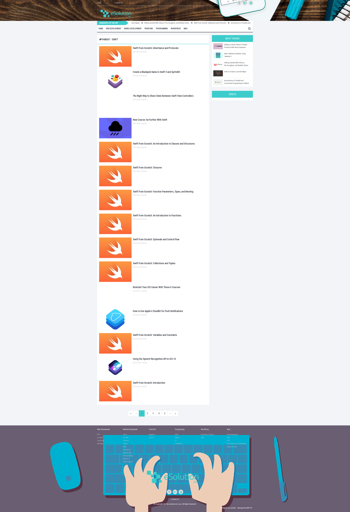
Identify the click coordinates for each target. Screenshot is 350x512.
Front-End (149, 28)
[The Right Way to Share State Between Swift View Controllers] (115, 104)
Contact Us (119, 3)
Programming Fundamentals (236, 444)
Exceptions (178, 444)
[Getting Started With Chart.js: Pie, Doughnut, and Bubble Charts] (218, 64)
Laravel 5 (100, 438)
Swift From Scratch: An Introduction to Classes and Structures (164, 143)
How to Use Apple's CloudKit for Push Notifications (158, 311)
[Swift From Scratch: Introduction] (115, 391)
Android (125, 459)
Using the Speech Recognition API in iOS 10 (154, 358)
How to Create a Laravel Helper (235, 72)
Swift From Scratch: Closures (147, 167)
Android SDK (127, 453)
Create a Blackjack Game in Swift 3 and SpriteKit (156, 71)
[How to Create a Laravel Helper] (218, 73)
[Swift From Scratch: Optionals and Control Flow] (115, 247)
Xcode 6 (126, 441)
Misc (186, 28)
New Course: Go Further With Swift (150, 119)
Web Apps (100, 444)
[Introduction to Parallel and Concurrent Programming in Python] (218, 82)
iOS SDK (125, 438)
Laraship (233, 508)
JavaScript (100, 441)
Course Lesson (232, 447)
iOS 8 (125, 435)
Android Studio (128, 456)
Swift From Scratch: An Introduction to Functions (157, 215)
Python (177, 438)
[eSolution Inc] (117, 13)
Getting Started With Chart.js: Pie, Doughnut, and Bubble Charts (151, 23)
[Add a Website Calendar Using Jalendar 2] (218, 55)
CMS (202, 438)
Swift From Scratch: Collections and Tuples (154, 263)
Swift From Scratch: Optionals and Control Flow (156, 239)
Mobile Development (133, 28)
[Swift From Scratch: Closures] (115, 176)
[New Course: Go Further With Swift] (115, 128)
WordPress (176, 28)
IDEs (228, 438)
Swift (124, 447)
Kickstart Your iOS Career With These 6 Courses (156, 287)
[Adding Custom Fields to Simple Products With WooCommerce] (218, 46)
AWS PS (249, 508)
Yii (176, 441)
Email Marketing (232, 435)
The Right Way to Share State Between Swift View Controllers (163, 95)
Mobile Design (128, 462)
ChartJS (151, 438)
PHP (98, 435)
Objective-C (127, 450)
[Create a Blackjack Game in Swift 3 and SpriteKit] (115, 80)
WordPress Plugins (207, 435)
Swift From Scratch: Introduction (149, 382)
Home (99, 3)
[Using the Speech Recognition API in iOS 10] (115, 367)
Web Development (113, 28)
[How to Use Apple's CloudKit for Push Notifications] (115, 319)
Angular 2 (152, 435)
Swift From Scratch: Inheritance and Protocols (194, 23)
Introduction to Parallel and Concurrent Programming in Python (237, 23)
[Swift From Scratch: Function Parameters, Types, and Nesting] (115, 200)
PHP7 (177, 435)
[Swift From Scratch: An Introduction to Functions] (115, 224)
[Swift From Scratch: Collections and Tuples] (115, 271)
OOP (228, 441)
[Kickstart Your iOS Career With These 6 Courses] (115, 295)
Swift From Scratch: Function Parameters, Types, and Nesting (163, 191)
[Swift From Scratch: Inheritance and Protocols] (115, 56)
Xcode (125, 444)
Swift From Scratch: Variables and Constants (155, 335)
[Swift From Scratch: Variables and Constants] (115, 343)
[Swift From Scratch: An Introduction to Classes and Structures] (115, 152)
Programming (162, 28)
